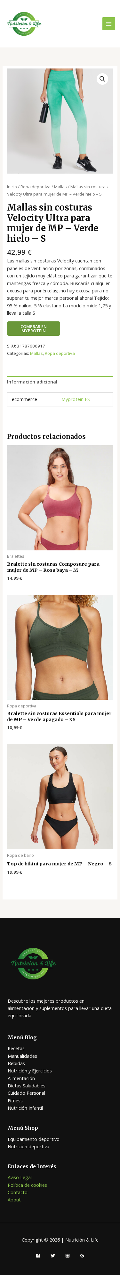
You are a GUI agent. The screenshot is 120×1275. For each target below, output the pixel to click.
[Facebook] (38, 1255)
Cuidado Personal (26, 1093)
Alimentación (21, 1078)
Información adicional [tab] (32, 381)
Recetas (16, 1048)
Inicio (12, 187)
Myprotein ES (75, 399)
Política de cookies (27, 1185)
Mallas (60, 187)
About (14, 1199)
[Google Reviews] (82, 1255)
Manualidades (22, 1056)
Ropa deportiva (35, 187)
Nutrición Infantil (25, 1108)
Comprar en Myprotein (33, 328)
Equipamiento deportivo (34, 1139)
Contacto (18, 1192)
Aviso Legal (20, 1177)
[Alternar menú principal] (108, 23)
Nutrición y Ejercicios (30, 1070)
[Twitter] (53, 1255)
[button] (102, 79)
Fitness (15, 1100)
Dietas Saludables (26, 1085)
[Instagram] (67, 1255)
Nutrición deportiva (28, 1146)
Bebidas (16, 1063)
